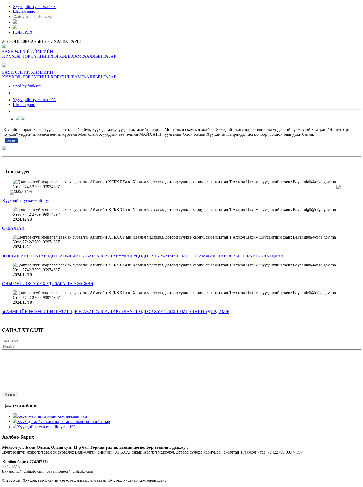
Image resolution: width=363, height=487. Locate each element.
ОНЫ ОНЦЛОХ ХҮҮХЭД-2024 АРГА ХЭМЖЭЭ (47, 283)
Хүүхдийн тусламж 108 (34, 6)
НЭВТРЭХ (23, 32)
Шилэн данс (24, 11)
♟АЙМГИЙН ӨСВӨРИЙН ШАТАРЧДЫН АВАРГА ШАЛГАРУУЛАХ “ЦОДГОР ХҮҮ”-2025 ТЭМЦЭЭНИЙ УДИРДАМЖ (115, 311)
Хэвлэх (11, 140)
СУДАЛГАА (13, 228)
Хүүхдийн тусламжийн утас (27, 200)
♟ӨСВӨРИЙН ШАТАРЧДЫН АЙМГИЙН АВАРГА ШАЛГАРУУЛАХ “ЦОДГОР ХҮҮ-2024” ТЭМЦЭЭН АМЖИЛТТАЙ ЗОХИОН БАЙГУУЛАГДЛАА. (143, 256)
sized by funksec (27, 86)
